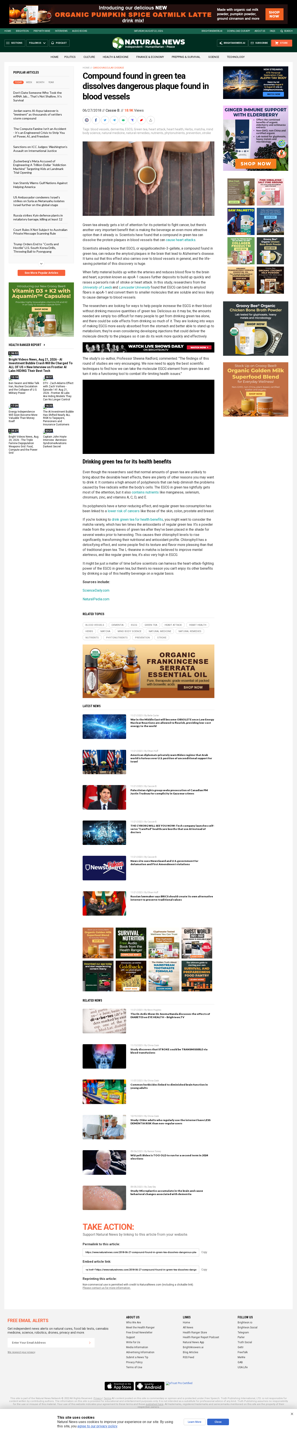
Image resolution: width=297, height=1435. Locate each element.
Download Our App (238, 31)
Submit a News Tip (137, 1357)
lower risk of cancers (124, 511)
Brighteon (22, 31)
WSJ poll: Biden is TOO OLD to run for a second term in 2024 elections (169, 1157)
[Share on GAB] (123, 120)
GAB (240, 1362)
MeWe (241, 1357)
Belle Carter (153, 715)
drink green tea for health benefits (137, 519)
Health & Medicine (115, 57)
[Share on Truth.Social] (132, 120)
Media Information (137, 1347)
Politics (70, 57)
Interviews (61, 31)
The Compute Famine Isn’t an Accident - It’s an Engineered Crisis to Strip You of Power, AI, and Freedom (39, 132)
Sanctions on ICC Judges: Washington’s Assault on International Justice (40, 148)
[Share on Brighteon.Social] (87, 120)
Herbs (189, 129)
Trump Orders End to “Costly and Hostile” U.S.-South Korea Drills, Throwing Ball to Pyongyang (36, 247)
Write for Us (133, 1342)
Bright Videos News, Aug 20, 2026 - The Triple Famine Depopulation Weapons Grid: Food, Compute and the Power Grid (23, 444)
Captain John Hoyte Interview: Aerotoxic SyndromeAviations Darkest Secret (55, 441)
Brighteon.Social (247, 1327)
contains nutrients (145, 492)
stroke (206, 133)
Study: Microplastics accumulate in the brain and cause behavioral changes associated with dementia (166, 1192)
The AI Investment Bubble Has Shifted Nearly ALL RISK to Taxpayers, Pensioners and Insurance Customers (58, 418)
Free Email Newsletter (139, 1332)
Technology (236, 57)
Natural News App (193, 1342)
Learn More (194, 1421)
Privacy (97, 1398)
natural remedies (138, 133)
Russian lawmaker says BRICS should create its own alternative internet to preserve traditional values (171, 898)
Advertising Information (140, 1352)
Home (7, 31)
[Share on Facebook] (96, 120)
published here (155, 1404)
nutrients (157, 133)
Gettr (241, 1347)
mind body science (129, 631)
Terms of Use (134, 1367)
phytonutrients (175, 133)
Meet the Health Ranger (140, 1327)
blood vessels (100, 129)
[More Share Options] (151, 120)
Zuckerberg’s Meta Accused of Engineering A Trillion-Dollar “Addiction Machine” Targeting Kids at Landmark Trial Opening (39, 166)
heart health (175, 129)
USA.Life (243, 1367)
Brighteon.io (245, 1322)
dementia (117, 129)
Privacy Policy (134, 1362)
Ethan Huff (152, 751)
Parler (241, 1337)
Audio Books (79, 31)
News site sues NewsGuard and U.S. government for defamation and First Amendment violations (164, 862)
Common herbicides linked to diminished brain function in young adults (169, 1086)
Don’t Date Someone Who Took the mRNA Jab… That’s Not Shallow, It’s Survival (37, 96)
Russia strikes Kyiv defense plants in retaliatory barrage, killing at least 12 (38, 217)
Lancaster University (134, 287)
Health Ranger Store (195, 1332)
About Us (260, 31)
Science (213, 57)
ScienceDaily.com (96, 590)
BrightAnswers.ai (212, 31)
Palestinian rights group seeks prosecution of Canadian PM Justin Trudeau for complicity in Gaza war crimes (169, 792)
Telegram (243, 1332)
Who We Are (133, 1322)
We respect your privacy (21, 1352)
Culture (89, 57)
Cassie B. (113, 110)
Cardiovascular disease (108, 67)
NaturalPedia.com (96, 599)
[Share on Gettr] (142, 120)
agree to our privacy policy (97, 1426)
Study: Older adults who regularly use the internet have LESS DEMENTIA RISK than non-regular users (170, 1121)
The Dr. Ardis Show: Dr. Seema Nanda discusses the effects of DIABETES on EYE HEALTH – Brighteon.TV (170, 1015)
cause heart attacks (180, 240)
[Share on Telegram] (114, 120)
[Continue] (90, 1343)
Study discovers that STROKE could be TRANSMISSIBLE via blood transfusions (168, 1051)
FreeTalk (243, 1352)
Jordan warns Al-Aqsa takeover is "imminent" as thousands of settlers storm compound (37, 114)
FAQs (272, 31)
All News (188, 1327)
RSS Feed (188, 1357)
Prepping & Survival (186, 57)
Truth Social (245, 1342)
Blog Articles (190, 1352)
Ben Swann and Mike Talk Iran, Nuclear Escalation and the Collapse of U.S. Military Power (24, 388)
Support (130, 1337)
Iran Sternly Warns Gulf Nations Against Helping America (40, 184)
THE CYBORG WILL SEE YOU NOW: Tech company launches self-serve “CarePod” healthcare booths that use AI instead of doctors (172, 829)
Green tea (140, 129)
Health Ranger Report (25, 345)
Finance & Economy (150, 57)
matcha (199, 129)
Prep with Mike (41, 31)
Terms (107, 1398)
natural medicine (113, 133)
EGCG (129, 129)
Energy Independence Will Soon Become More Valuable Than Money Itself (23, 416)
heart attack (157, 129)
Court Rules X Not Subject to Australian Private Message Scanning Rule (40, 231)
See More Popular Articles (41, 272)
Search (288, 31)
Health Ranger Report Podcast (201, 1337)
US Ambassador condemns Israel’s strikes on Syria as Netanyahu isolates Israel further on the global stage (39, 201)
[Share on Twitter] (105, 120)
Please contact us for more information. (107, 1287)
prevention (193, 133)
